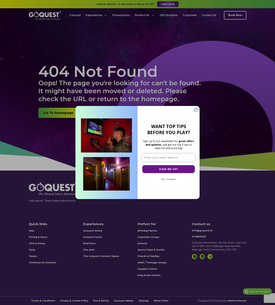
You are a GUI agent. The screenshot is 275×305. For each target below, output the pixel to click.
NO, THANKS (168, 179)
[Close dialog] (196, 109)
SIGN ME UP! (168, 169)
